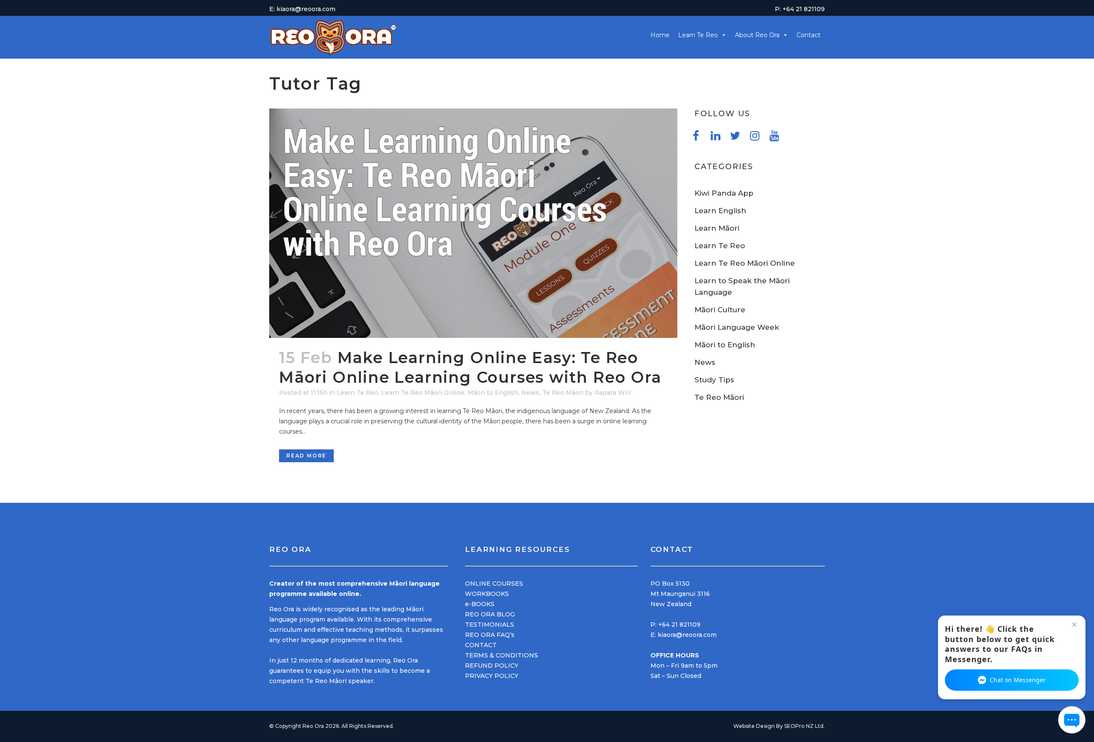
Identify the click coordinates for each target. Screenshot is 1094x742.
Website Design (754, 726)
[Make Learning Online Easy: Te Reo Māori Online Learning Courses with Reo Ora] (473, 223)
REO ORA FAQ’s (490, 635)
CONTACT (481, 645)
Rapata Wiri (612, 392)
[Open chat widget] (1071, 719)
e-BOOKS (479, 604)
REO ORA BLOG (490, 614)
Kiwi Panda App (723, 193)
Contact (808, 35)
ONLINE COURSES (494, 583)
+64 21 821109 (679, 624)
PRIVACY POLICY (491, 676)
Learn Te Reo (357, 392)
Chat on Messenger (1018, 680)
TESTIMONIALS (489, 624)
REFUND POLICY (491, 665)
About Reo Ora (757, 35)
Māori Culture (719, 309)
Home (660, 35)
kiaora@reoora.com (687, 635)
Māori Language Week (736, 327)
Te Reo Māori (562, 392)
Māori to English (493, 392)
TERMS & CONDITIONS (501, 655)
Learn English (720, 210)
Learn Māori (716, 228)
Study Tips (714, 379)
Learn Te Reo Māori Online (423, 392)
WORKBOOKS (487, 594)
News (530, 392)
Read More (306, 455)
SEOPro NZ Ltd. (804, 726)
